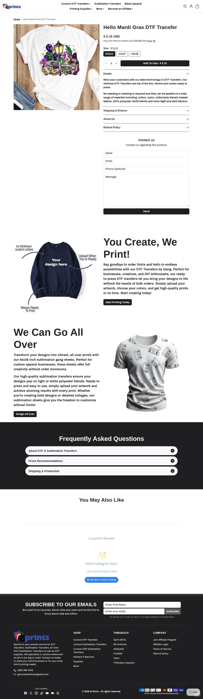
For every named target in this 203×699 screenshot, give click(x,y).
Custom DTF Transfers (85, 640)
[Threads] (58, 693)
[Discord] (52, 693)
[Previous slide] (14, 508)
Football (117, 653)
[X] (31, 693)
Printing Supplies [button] (80, 8)
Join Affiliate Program (164, 640)
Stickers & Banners (83, 657)
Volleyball (118, 649)
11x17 (122, 53)
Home (17, 19)
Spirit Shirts (119, 640)
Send (146, 211)
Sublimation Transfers (107, 3)
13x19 (134, 53)
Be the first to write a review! (101, 579)
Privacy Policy (168, 617)
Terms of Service (151, 617)
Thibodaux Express (123, 663)
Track (116, 658)
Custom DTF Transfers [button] (75, 3)
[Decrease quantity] (106, 63)
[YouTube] (47, 693)
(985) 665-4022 (25, 670)
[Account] (191, 6)
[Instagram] (36, 693)
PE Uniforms (120, 644)
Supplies (78, 661)
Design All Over (25, 414)
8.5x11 (109, 53)
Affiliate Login (160, 644)
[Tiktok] (41, 693)
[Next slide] (188, 508)
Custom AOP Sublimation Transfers (87, 651)
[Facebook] (25, 693)
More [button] (99, 8)
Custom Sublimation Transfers (89, 644)
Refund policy (160, 653)
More (76, 666)
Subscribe (172, 611)
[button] (185, 6)
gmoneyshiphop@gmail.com (33, 674)
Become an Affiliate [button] (119, 8)
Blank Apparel (133, 3)
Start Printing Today (118, 302)
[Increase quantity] (116, 63)
